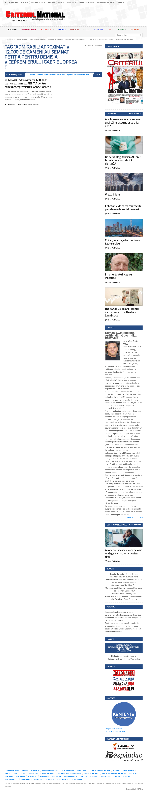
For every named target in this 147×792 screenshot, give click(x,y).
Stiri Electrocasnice (30, 774)
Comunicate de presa (106, 3)
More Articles (135, 114)
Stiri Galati (106, 776)
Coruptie (74, 29)
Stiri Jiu (126, 776)
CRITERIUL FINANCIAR (115, 731)
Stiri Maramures (11, 779)
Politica (62, 29)
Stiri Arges (20, 776)
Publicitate (71, 3)
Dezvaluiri (12, 29)
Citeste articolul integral (28, 104)
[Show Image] (120, 138)
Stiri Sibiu (50, 779)
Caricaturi (35, 771)
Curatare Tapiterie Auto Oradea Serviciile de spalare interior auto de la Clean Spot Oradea (67, 75)
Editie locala (82, 771)
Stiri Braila (44, 776)
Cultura (116, 771)
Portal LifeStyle (12, 774)
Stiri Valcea (77, 779)
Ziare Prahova (48, 774)
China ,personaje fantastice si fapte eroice (122, 242)
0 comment (10, 104)
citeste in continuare (134, 517)
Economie (98, 29)
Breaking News (29, 29)
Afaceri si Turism (12, 771)
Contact (51, 3)
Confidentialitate (38, 3)
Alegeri (24, 771)
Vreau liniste (112, 194)
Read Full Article (112, 130)
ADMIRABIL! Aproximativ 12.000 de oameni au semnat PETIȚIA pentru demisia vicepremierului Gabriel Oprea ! (28, 83)
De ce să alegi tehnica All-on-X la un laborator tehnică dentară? (123, 160)
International (128, 771)
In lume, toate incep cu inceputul (118, 276)
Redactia (24, 3)
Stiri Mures (25, 779)
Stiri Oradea (38, 779)
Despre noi (13, 3)
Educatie (135, 29)
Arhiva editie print (86, 3)
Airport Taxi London (114, 729)
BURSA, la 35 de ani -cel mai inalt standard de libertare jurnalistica (122, 311)
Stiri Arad (9, 776)
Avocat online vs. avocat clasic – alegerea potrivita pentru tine (123, 553)
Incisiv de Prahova (91, 774)
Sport (121, 29)
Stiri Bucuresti (70, 776)
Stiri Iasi (116, 776)
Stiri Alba (133, 774)
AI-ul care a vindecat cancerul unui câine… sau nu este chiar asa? (123, 122)
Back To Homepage (93, 46)
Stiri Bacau (32, 776)
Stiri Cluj (83, 776)
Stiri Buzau (56, 776)
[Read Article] (127, 138)
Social (86, 29)
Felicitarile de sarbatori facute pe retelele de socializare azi (123, 207)
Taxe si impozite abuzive (100, 771)
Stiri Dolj (94, 776)
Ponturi (61, 3)
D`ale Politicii (68, 771)
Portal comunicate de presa (114, 774)
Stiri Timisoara (63, 779)
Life (109, 29)
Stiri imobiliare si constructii (69, 774)
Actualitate (46, 29)
